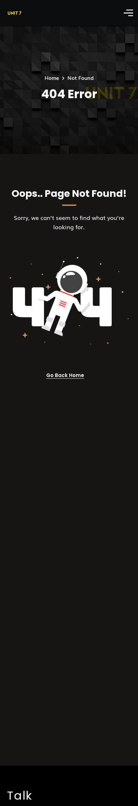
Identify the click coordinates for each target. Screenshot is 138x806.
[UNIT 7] (14, 13)
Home (52, 77)
